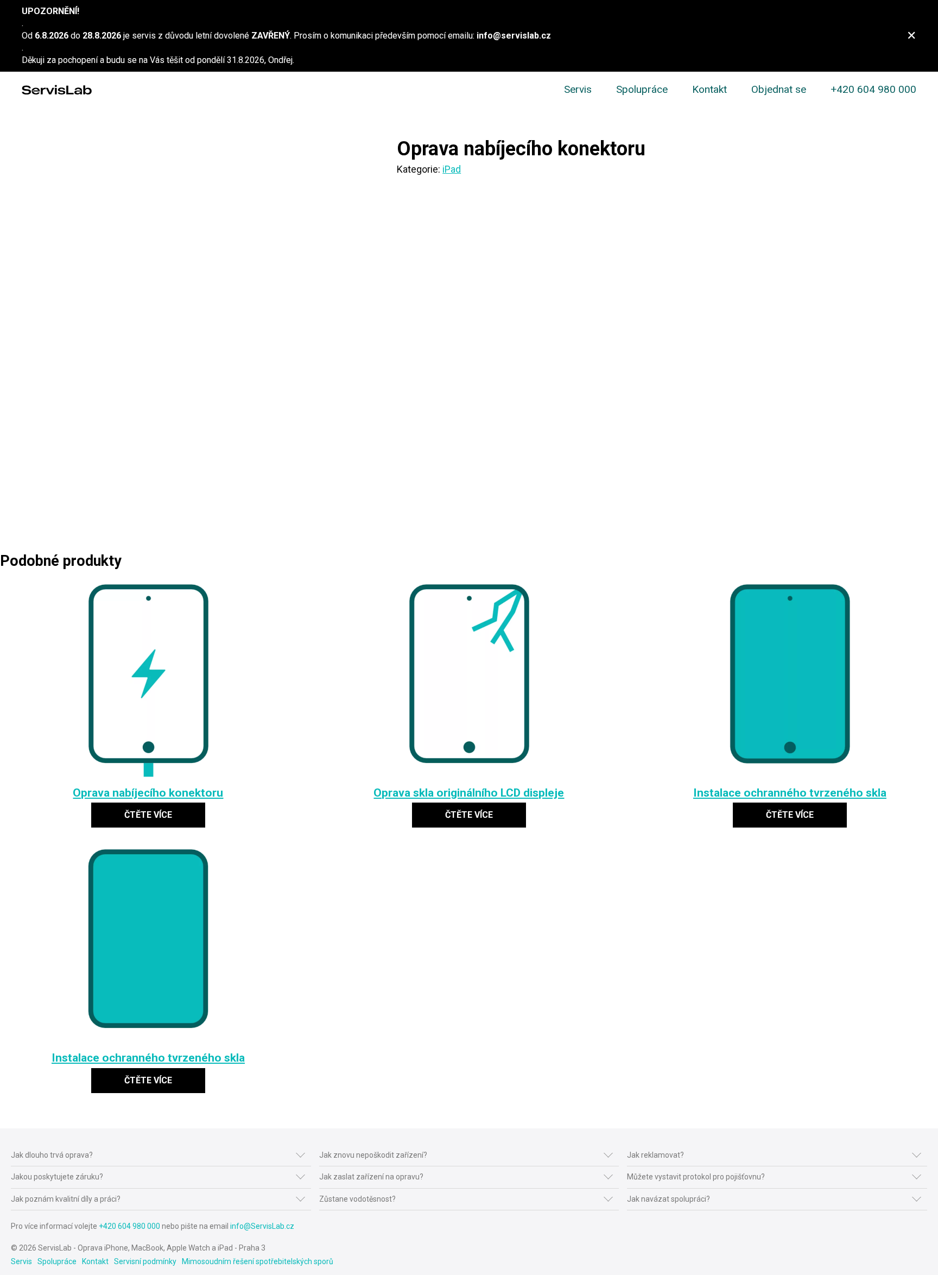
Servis (578, 89)
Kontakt (709, 89)
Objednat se (778, 89)
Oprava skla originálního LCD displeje (468, 792)
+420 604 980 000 (873, 89)
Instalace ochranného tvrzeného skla (789, 792)
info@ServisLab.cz (262, 1226)
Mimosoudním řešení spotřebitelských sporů (257, 1261)
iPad (451, 169)
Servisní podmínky (145, 1261)
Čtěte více (148, 815)
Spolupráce (642, 89)
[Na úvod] (57, 90)
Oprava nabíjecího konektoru (148, 792)
